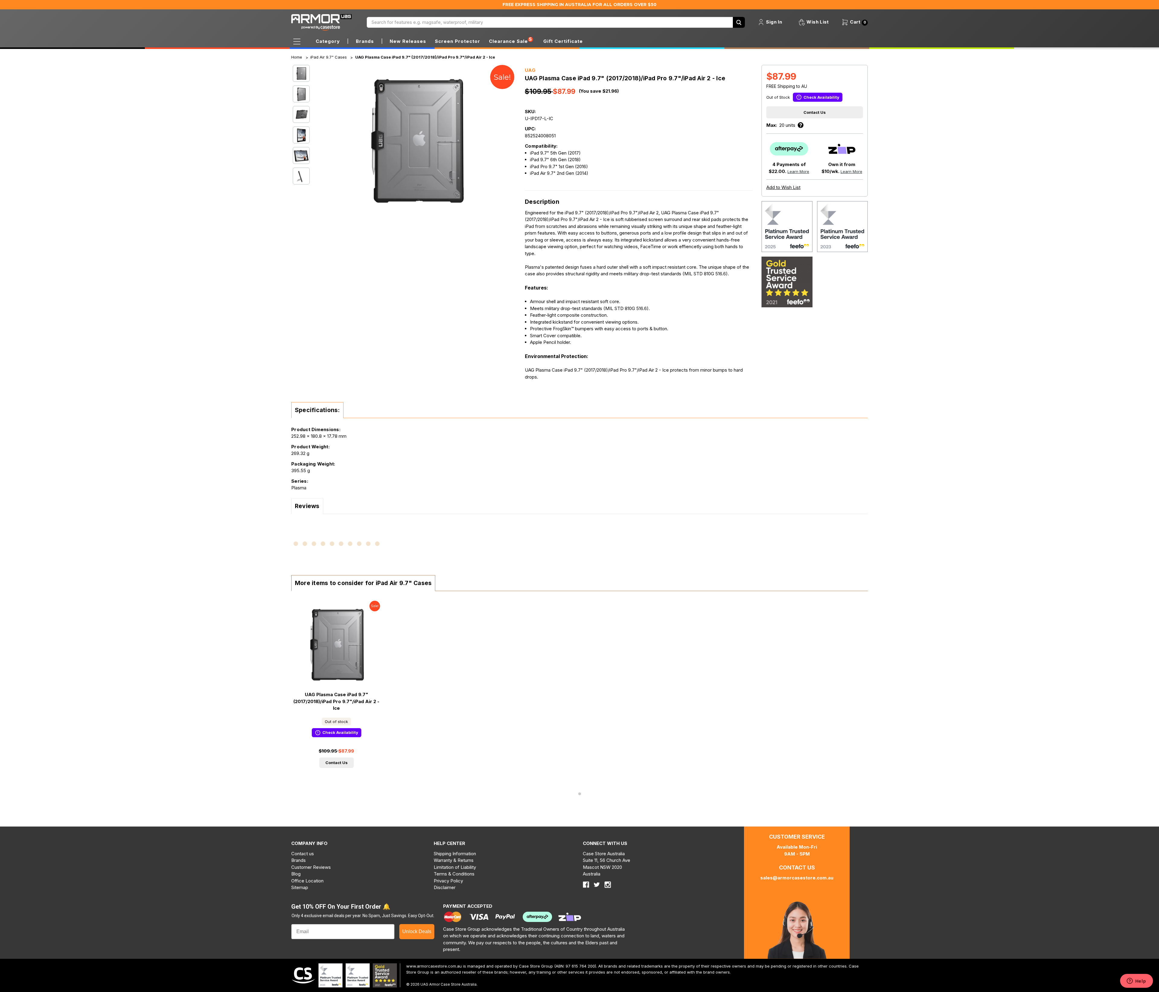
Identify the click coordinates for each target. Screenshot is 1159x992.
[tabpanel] (336, 689)
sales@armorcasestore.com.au (796, 878)
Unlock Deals (416, 931)
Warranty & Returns (454, 860)
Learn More (798, 171)
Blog (296, 874)
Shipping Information (455, 853)
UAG (530, 70)
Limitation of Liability (455, 867)
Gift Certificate (563, 41)
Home (296, 57)
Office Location (307, 881)
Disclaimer (444, 887)
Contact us (302, 853)
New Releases (408, 41)
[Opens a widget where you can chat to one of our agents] (1136, 981)
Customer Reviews (311, 867)
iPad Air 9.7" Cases (328, 57)
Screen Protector (457, 41)
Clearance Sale (508, 41)
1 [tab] (579, 793)
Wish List (817, 22)
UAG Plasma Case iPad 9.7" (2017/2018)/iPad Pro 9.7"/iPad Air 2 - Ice (425, 57)
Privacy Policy (448, 881)
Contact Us (814, 112)
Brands (298, 860)
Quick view (336, 644)
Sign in (773, 22)
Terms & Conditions (454, 874)
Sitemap (299, 887)
